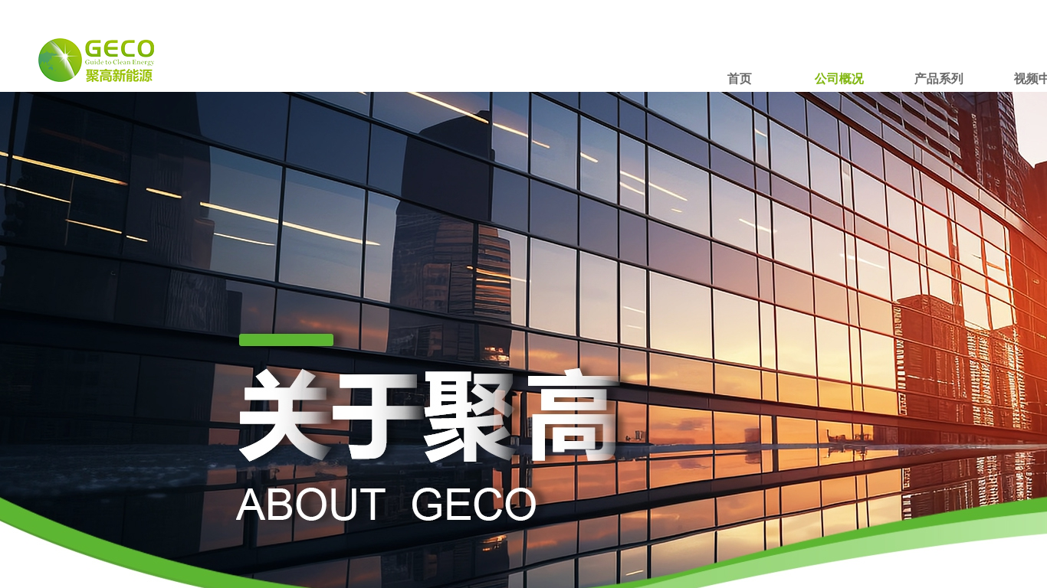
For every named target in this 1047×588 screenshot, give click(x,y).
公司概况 (839, 78)
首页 (739, 78)
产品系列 (938, 78)
